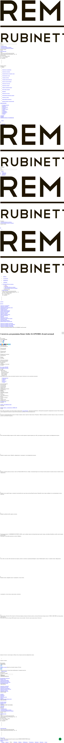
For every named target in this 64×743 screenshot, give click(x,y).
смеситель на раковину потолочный (6, 326)
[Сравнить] (2, 342)
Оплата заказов (5, 107)
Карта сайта (2, 737)
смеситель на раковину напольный (6, 325)
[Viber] (6, 344)
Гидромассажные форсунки (5, 682)
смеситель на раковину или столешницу (7, 324)
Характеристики (5, 378)
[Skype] (8, 344)
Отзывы (3, 113)
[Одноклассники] (2, 344)
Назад (5, 285)
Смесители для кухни (4, 691)
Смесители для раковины (5, 688)
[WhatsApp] (7, 344)
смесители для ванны (4, 306)
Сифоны (1, 698)
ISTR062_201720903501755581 (5, 404)
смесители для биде (3, 313)
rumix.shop (2, 705)
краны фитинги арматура (5, 320)
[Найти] (2, 45)
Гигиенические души (4, 687)
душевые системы (3, 309)
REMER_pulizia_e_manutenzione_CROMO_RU (8, 407)
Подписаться (2, 675)
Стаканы (2, 694)
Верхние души (3, 679)
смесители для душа (4, 317)
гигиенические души (4, 308)
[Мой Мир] (3, 344)
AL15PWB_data (3, 401)
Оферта (1, 740)
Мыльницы (2, 695)
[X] (4, 344)
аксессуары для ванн (4, 315)
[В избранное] (2, 340)
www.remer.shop (25, 410)
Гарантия (2, 703)
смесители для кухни (4, 312)
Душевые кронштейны (4, 680)
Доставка (4, 108)
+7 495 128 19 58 (3, 46)
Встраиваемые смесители (5, 678)
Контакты (4, 106)
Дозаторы (2, 696)
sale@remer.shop (3, 51)
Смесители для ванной (4, 686)
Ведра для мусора (3, 697)
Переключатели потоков (4, 681)
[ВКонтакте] (0, 344)
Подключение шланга (4, 683)
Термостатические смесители (5, 689)
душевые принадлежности (5, 310)
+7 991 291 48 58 (6, 48)
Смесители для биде (4, 690)
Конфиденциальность (4, 739)
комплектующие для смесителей (6, 321)
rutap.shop (2, 706)
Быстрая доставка (3, 667)
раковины (2, 316)
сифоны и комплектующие (5, 314)
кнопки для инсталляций (4, 311)
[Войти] (0, 226)
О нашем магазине (5, 105)
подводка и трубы (3, 319)
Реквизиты (4, 112)
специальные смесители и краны (6, 318)
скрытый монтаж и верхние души (6, 307)
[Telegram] (10, 344)
